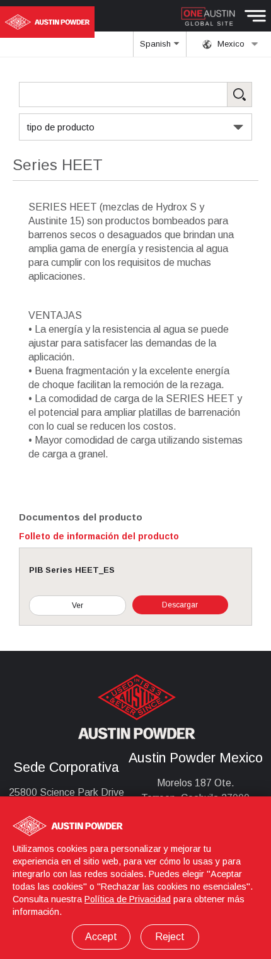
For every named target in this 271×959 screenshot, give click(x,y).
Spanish (156, 44)
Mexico (230, 44)
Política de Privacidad (127, 899)
